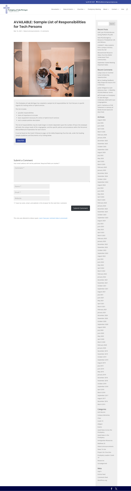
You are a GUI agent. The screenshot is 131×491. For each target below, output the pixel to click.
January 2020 (102, 348)
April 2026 (101, 129)
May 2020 (101, 336)
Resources (101, 460)
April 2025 (101, 161)
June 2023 (101, 226)
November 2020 (103, 318)
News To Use (102, 449)
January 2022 (102, 277)
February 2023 (102, 238)
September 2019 (103, 360)
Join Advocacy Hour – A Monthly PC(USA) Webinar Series (106, 90)
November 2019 (103, 354)
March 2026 (101, 132)
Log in (99, 471)
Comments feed (103, 477)
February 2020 (102, 345)
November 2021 (103, 283)
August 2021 (102, 292)
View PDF (20, 140)
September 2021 (103, 289)
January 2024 (102, 206)
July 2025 (100, 155)
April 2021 (101, 303)
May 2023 (101, 229)
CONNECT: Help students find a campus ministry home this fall (106, 47)
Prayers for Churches (104, 452)
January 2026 (102, 138)
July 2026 (100, 123)
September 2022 (103, 253)
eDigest (100, 424)
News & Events (68, 9)
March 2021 (101, 306)
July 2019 (100, 366)
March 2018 (101, 392)
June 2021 (101, 298)
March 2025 (101, 164)
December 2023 (103, 209)
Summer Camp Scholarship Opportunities (105, 75)
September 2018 (103, 386)
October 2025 (102, 146)
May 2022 (101, 265)
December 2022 (103, 244)
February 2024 (102, 203)
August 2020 (102, 327)
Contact (114, 9)
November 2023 (103, 212)
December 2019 (103, 351)
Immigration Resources (105, 440)
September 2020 (103, 324)
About (105, 9)
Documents (55, 9)
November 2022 (103, 247)
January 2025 (102, 170)
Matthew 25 (101, 443)
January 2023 (102, 241)
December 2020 (103, 315)
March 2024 (101, 200)
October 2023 (102, 215)
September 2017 (103, 395)
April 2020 (101, 339)
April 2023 (101, 232)
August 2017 (102, 398)
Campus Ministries (104, 415)
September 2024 (103, 182)
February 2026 (102, 135)
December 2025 (103, 141)
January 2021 (102, 312)
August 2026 (102, 120)
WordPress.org (102, 480)
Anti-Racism (101, 412)
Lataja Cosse (102, 73)
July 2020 (100, 330)
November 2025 (103, 143)
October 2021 (102, 286)
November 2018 (103, 381)
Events (100, 427)
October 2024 (102, 179)
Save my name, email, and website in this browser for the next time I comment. (41, 203)
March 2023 (101, 235)
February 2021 (102, 309)
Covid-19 (100, 421)
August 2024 (102, 185)
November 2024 (103, 176)
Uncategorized (102, 463)
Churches (80, 9)
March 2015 (101, 404)
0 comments (45, 31)
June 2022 (101, 262)
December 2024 (103, 173)
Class (99, 418)
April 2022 (101, 268)
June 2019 (101, 369)
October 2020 (102, 321)
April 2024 (101, 197)
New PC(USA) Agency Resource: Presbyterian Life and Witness (106, 40)
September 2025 (103, 149)
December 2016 (103, 401)
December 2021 (103, 280)
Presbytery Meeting (94, 9)
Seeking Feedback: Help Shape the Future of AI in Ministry (106, 82)
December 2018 (103, 378)
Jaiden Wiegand (103, 88)
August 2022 (102, 256)
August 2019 (102, 363)
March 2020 (101, 342)
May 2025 (101, 158)
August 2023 (102, 221)
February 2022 (102, 274)
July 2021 (100, 295)
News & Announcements (31, 31)
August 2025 (102, 152)
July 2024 (100, 188)
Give (122, 9)
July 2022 (100, 259)
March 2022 (101, 271)
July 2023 (100, 224)
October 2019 (102, 357)
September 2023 (103, 218)
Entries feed (101, 474)
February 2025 (102, 167)
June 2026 (101, 126)
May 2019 (101, 372)
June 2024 (101, 191)
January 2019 (102, 375)
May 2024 (101, 194)
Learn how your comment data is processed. (53, 218)
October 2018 (102, 384)
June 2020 (101, 333)
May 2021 (101, 300)
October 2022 (102, 250)
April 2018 (101, 389)
